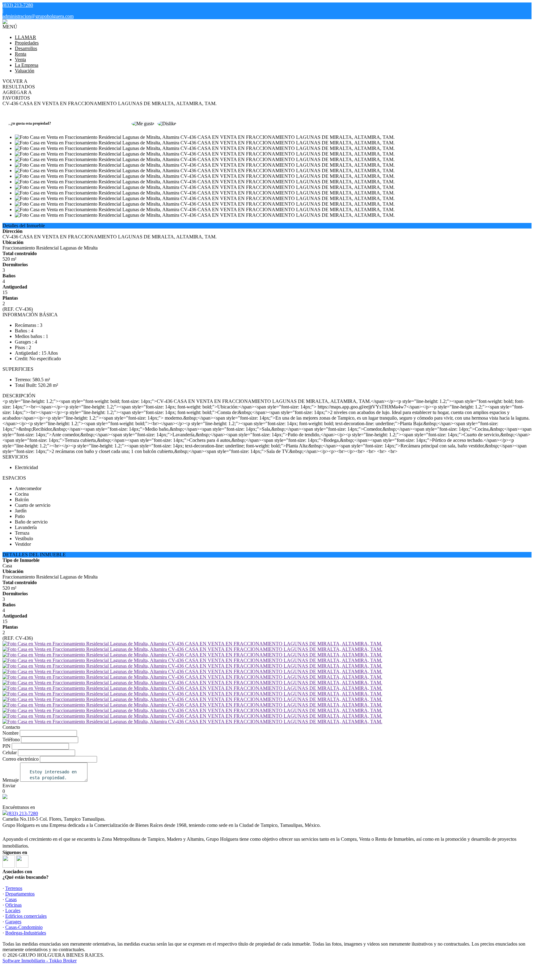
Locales (12, 910)
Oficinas (13, 905)
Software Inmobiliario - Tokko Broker (39, 960)
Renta (20, 54)
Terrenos (13, 888)
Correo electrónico (20, 759)
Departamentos (20, 893)
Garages (13, 921)
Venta (20, 59)
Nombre (10, 733)
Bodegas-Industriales (25, 932)
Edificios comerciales (26, 916)
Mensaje (10, 780)
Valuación (24, 70)
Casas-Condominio (24, 927)
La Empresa (26, 65)
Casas (11, 899)
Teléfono (11, 739)
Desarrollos (26, 48)
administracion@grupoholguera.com (38, 16)
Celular (9, 752)
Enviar (8, 785)
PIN (6, 746)
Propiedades (27, 42)
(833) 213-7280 (22, 813)
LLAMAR (25, 37)
